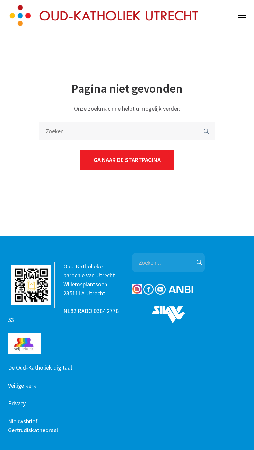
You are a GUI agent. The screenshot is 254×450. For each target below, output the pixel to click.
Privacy (17, 403)
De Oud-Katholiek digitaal (40, 367)
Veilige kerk (22, 385)
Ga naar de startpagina (127, 160)
